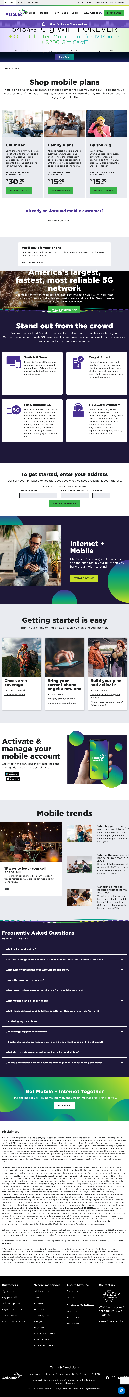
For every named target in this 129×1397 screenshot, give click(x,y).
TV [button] (55, 12)
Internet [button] (30, 12)
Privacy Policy (63, 1374)
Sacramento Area (44, 1333)
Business (21, 2)
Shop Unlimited (19, 190)
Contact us (107, 1285)
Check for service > (14, 694)
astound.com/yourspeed (103, 1170)
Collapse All (22, 938)
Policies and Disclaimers (41, 1374)
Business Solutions (80, 1305)
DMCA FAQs (94, 1374)
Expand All (7, 938)
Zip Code (97, 491)
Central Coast (42, 1339)
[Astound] (16, 13)
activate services (21, 763)
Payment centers (12, 1309)
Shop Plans (114, 13)
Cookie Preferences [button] (65, 1383)
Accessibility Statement (45, 1380)
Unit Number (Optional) (74, 491)
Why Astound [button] (92, 12)
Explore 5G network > (15, 690)
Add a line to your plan (58, 220)
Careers (71, 1297)
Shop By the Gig (103, 190)
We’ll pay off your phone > (61, 698)
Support (79, 2)
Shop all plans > (98, 690)
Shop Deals (64, 57)
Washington (41, 1315)
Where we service (47, 1285)
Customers (10, 1285)
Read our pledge (111, 1321)
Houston (39, 1303)
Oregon (38, 1321)
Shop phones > (55, 694)
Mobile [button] (44, 12)
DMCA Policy (79, 1374)
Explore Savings (84, 578)
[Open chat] (121, 1390)
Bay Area (39, 1327)
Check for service (44, 1345)
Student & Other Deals (15, 1321)
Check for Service (64, 503)
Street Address (28, 491)
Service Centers (116, 2)
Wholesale (72, 1323)
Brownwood (41, 1309)
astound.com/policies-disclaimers (91, 1173)
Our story (72, 1291)
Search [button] (101, 12)
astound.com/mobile (98, 1205)
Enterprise (72, 1317)
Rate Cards (89, 1380)
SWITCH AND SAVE (32, 262)
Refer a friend (10, 1315)
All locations (41, 1291)
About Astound (77, 1285)
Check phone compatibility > (62, 703)
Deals (65, 12)
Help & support (11, 1303)
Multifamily (33, 2)
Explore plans (61, 190)
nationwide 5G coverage (42, 337)
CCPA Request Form (71, 1380)
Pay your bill (9, 1297)
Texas (37, 1297)
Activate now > (98, 705)
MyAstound (101, 2)
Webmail (89, 2)
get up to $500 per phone (42, 371)
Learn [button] (75, 12)
